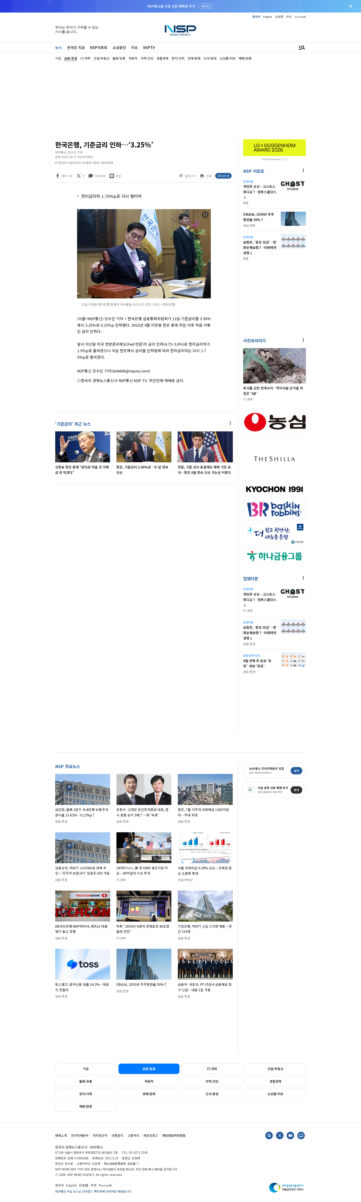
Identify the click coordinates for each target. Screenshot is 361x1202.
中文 (289, 17)
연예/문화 (148, 1094)
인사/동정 (212, 1094)
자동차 (149, 1081)
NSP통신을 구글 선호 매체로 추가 (171, 6)
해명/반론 (85, 1106)
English (267, 17)
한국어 (256, 17)
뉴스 (58, 47)
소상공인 (119, 47)
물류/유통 (85, 1081)
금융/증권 (148, 1068)
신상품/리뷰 (275, 1094)
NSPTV (149, 47)
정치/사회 (85, 1094)
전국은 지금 (76, 47)
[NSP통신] (180, 30)
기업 (86, 1068)
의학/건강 (212, 1081)
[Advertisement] (327, 186)
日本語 (279, 17)
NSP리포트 (98, 47)
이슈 (134, 47)
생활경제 (275, 1081)
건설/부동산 (275, 1068)
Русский (300, 17)
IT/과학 (212, 1068)
